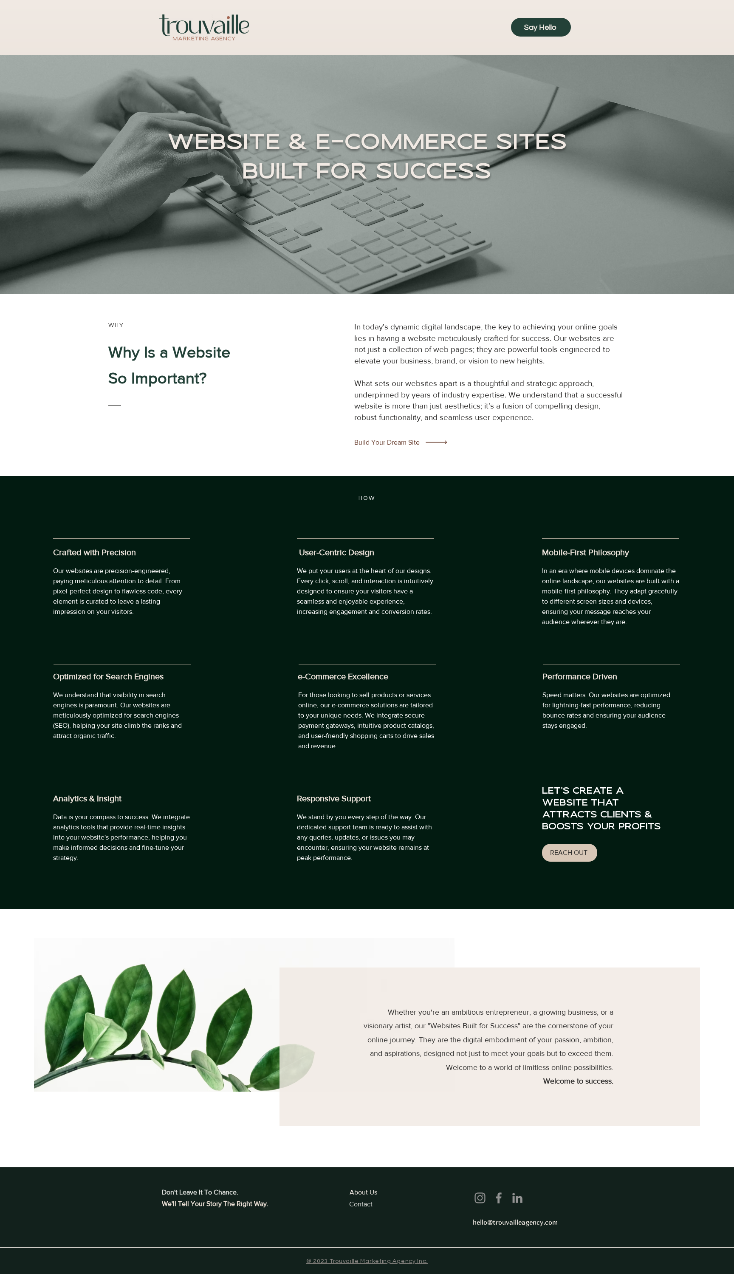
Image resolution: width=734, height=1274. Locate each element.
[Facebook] (498, 1198)
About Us (363, 1192)
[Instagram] (480, 1198)
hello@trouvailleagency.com (515, 1222)
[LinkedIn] (517, 1198)
